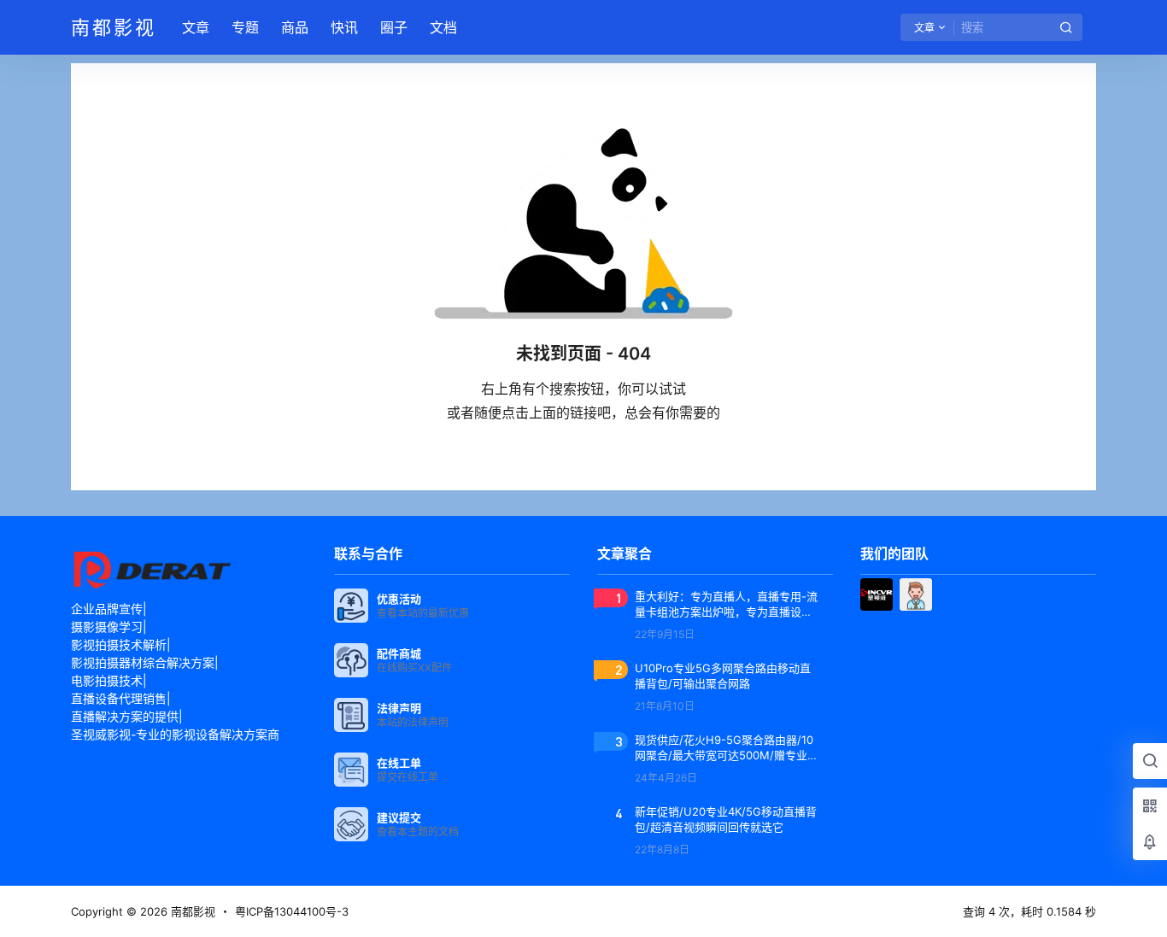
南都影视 (191, 911)
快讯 (344, 27)
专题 (245, 27)
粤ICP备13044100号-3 (292, 911)
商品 (294, 27)
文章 (195, 27)
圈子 (394, 27)
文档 (443, 27)
